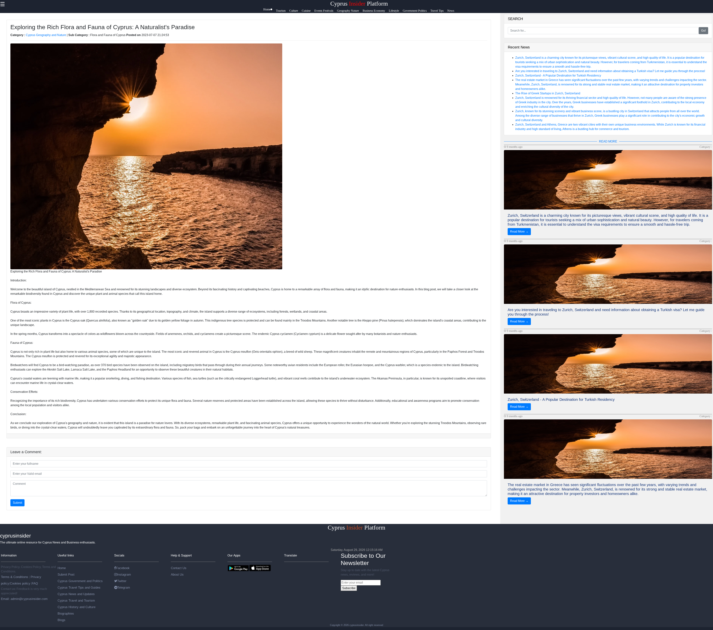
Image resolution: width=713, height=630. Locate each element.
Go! (703, 30)
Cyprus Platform (359, 3)
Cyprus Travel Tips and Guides (79, 587)
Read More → (519, 231)
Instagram (124, 574)
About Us (177, 574)
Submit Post (66, 574)
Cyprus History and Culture (76, 607)
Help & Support (181, 555)
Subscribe (349, 588)
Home (62, 568)
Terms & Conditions (15, 577)
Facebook (123, 568)
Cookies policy (20, 583)
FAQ (35, 583)
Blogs (61, 620)
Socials (119, 555)
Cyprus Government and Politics (80, 581)
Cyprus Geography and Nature (46, 35)
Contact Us (178, 568)
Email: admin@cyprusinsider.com (24, 599)
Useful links (66, 555)
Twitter (121, 581)
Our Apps (233, 555)
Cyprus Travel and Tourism (76, 600)
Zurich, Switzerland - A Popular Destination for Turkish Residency (558, 75)
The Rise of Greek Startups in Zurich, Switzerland (547, 93)
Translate (290, 555)
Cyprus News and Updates (76, 594)
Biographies (66, 613)
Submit (17, 502)
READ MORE (608, 141)
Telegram (123, 587)
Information (9, 555)
